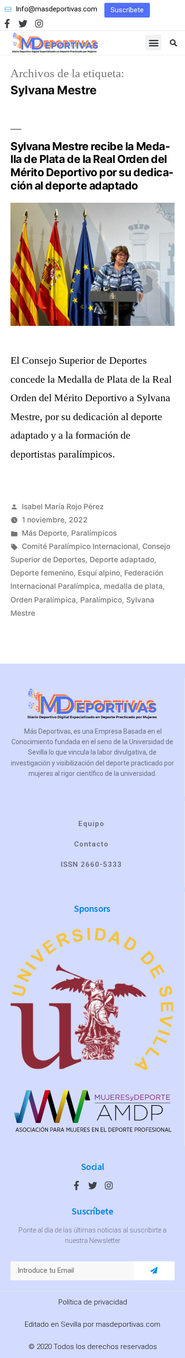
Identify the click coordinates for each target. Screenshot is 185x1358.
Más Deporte (44, 533)
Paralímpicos (94, 533)
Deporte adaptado (122, 559)
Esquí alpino (99, 572)
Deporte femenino (42, 572)
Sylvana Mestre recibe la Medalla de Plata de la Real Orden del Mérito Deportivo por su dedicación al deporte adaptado (92, 166)
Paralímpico (101, 599)
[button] (127, 10)
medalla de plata (133, 586)
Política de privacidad (92, 1302)
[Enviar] (153, 1270)
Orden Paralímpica (43, 599)
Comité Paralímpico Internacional (80, 546)
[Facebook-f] (6, 23)
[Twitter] (23, 23)
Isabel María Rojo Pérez (63, 506)
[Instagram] (39, 23)
